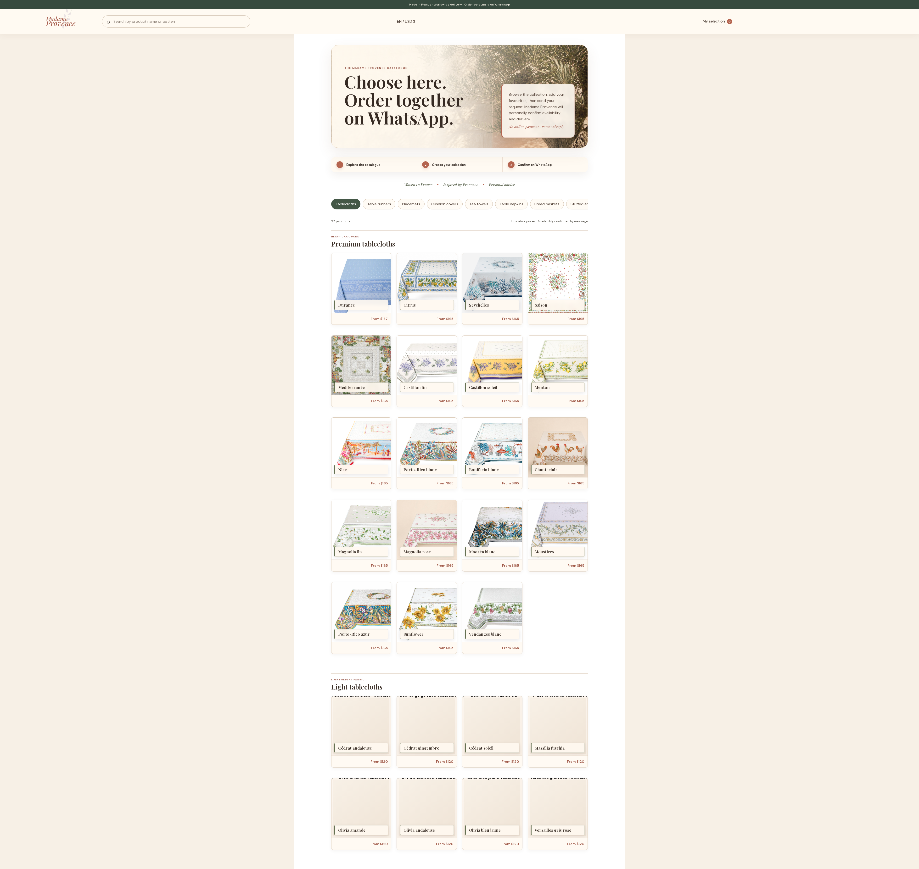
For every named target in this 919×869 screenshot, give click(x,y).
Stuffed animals (584, 204)
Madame (61, 21)
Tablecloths (346, 204)
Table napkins (511, 204)
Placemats (411, 204)
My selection (717, 21)
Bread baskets (547, 204)
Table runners (379, 204)
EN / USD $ (406, 21)
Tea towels (478, 204)
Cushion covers (444, 204)
